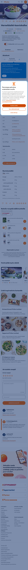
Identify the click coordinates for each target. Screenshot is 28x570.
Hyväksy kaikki (14, 105)
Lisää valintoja (13, 112)
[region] (14, 98)
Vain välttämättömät (14, 109)
